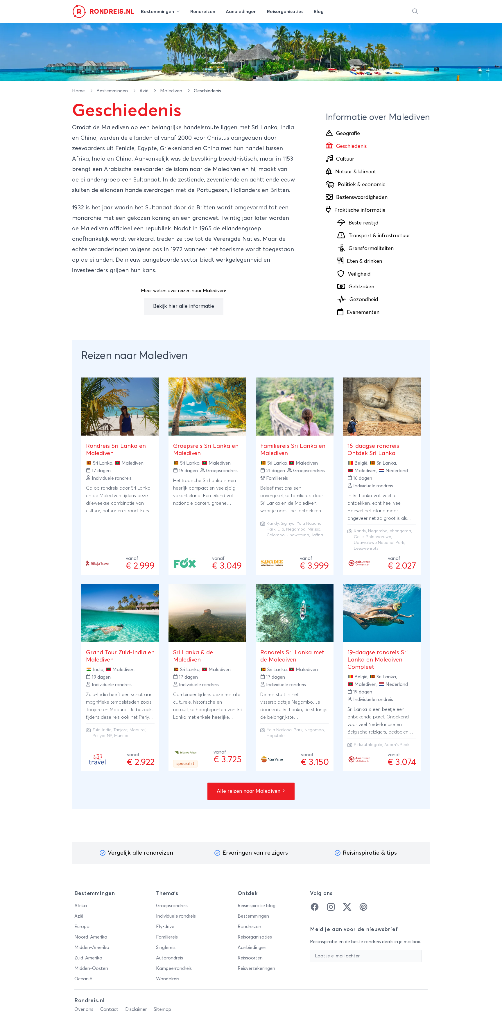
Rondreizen (249, 926)
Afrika (80, 905)
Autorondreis (169, 958)
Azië (144, 91)
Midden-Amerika (91, 947)
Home (79, 91)
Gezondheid (363, 299)
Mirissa (314, 529)
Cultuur (345, 159)
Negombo (296, 529)
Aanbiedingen (252, 947)
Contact (109, 1009)
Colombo (276, 535)
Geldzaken (361, 287)
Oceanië (83, 979)
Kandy (273, 524)
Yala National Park (284, 730)
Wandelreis (167, 979)
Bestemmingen (112, 91)
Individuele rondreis (176, 916)
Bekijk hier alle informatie (183, 306)
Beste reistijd (364, 223)
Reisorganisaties (255, 937)
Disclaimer (136, 1009)
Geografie (348, 133)
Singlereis (165, 947)
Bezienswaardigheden (362, 197)
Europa (81, 926)
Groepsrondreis (172, 905)
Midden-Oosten (91, 968)
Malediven (171, 91)
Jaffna (317, 535)
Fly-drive (165, 926)
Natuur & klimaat (355, 172)
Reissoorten (250, 958)
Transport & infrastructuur (379, 235)
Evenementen (363, 312)
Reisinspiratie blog (256, 905)
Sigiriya (288, 524)
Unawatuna (298, 535)
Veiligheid (359, 274)
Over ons (83, 1009)
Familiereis (167, 937)
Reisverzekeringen (256, 968)
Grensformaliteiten (371, 248)
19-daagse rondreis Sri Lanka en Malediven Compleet (377, 660)
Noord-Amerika (90, 937)
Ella (280, 529)
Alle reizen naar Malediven (249, 791)
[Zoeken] (415, 11)
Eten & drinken (364, 261)
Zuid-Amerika (88, 958)
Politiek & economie (362, 184)
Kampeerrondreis (174, 968)
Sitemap (162, 1009)
